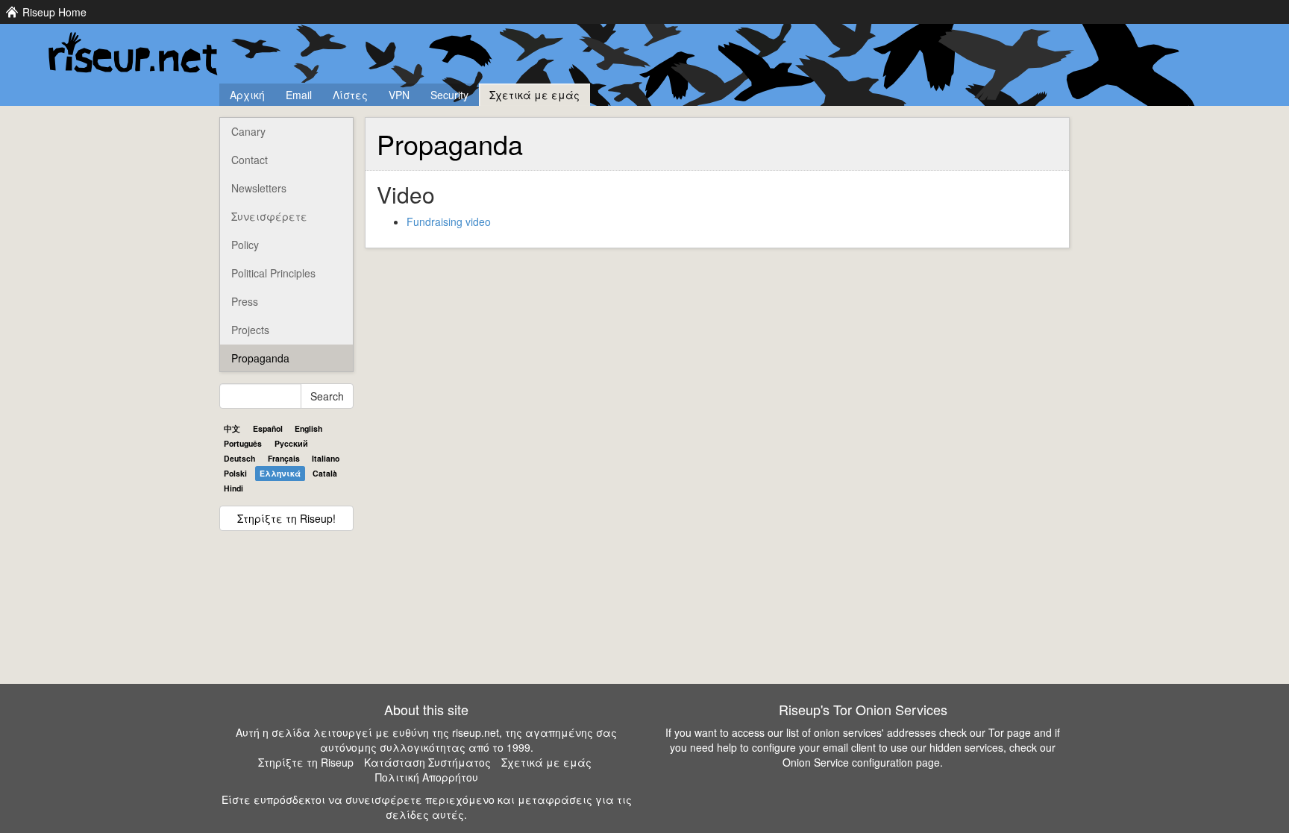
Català (325, 473)
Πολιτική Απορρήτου (426, 777)
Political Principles (273, 272)
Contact (249, 159)
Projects (250, 329)
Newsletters (258, 187)
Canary (248, 131)
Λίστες (350, 94)
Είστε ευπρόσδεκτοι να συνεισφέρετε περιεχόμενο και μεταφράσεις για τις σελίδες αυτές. (427, 807)
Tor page (1009, 732)
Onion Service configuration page (861, 762)
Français (284, 458)
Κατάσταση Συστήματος (427, 762)
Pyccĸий (291, 443)
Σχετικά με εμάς (534, 94)
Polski (235, 473)
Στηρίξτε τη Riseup (306, 762)
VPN (399, 94)
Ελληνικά (280, 473)
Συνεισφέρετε (269, 216)
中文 (232, 428)
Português (243, 443)
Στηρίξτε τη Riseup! (286, 518)
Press (244, 301)
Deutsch (239, 458)
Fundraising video (449, 221)
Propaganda (260, 358)
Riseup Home (54, 11)
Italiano (325, 458)
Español (268, 428)
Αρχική (247, 94)
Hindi (233, 488)
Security (449, 94)
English (308, 428)
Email (299, 94)
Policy (245, 244)
